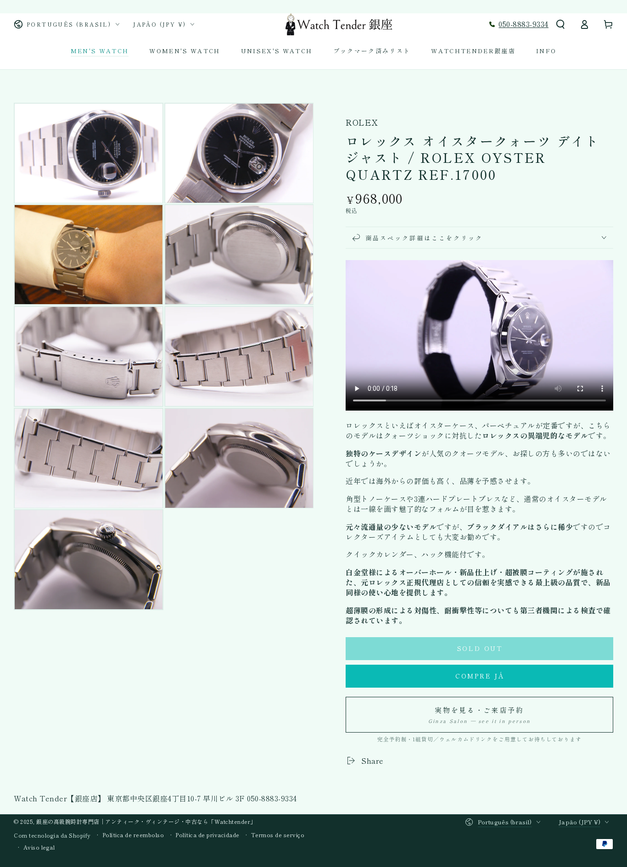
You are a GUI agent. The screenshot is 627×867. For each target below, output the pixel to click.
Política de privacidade (207, 835)
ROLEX (362, 122)
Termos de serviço (278, 835)
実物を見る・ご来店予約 (479, 714)
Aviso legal (39, 847)
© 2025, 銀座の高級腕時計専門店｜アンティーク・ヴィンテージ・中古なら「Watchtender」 (135, 821)
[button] (560, 24)
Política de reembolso (133, 835)
